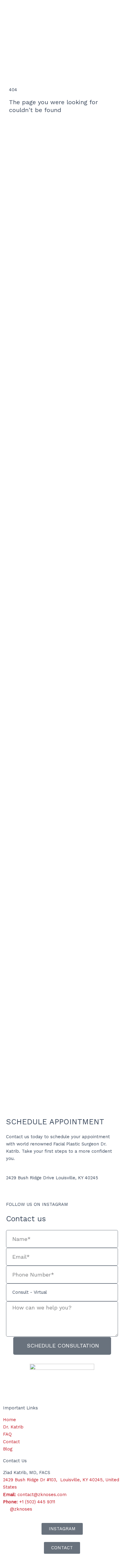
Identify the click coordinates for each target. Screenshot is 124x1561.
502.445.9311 (19, 1191)
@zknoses (81, 1204)
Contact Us (15, 1460)
